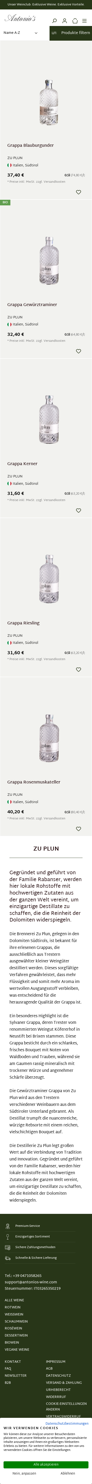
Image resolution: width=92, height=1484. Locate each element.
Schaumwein (16, 1322)
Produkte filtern (75, 33)
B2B (8, 1383)
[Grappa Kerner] (49, 412)
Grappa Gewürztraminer (32, 306)
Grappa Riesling (23, 624)
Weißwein (14, 1315)
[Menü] (84, 17)
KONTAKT (13, 1362)
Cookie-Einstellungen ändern (66, 1407)
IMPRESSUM (55, 1362)
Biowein (12, 1343)
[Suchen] (54, 17)
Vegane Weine (17, 1350)
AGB (49, 1369)
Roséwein (13, 1329)
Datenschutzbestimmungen (67, 1424)
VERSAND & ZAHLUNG (64, 1383)
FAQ (8, 1369)
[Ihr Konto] (64, 17)
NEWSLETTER (16, 1376)
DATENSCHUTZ (58, 1376)
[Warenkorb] (74, 17)
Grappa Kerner (22, 465)
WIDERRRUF (56, 1397)
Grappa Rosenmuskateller (33, 783)
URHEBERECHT (58, 1390)
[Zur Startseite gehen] (20, 17)
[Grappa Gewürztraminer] (49, 253)
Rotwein (13, 1308)
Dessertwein (16, 1336)
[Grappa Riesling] (49, 571)
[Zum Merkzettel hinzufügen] (78, 192)
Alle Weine (14, 1300)
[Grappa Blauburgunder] (49, 94)
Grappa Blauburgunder (30, 146)
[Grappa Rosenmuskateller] (49, 730)
